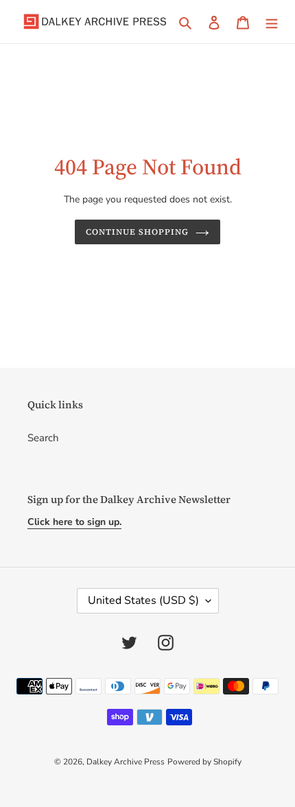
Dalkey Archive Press (125, 761)
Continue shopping (137, 231)
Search (43, 438)
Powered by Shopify (204, 761)
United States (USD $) (143, 600)
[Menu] (271, 21)
